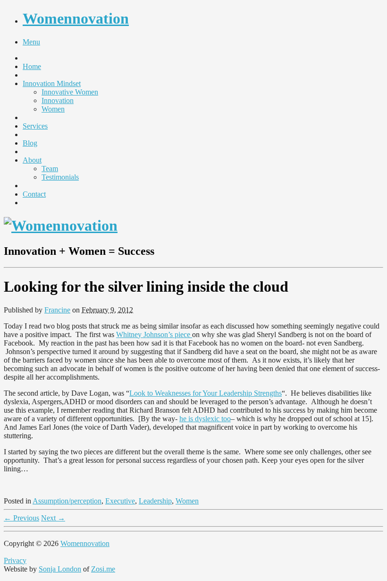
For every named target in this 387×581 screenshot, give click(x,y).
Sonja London (60, 569)
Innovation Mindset (52, 83)
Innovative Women (70, 92)
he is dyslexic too (205, 419)
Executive (120, 501)
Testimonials (60, 177)
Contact (34, 194)
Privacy (15, 560)
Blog (30, 143)
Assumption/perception (67, 501)
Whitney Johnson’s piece (154, 334)
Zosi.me (103, 569)
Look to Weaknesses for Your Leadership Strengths (205, 393)
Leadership (155, 501)
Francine (57, 310)
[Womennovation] (61, 225)
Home (32, 66)
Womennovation (76, 18)
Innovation (58, 100)
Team (50, 169)
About (32, 160)
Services (35, 126)
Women (53, 109)
